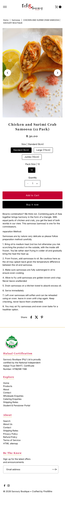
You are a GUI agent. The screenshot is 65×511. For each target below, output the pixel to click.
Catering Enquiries (12, 399)
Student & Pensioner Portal (16, 405)
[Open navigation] (5, 7)
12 (32, 170)
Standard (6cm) (21, 150)
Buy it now (32, 204)
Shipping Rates (10, 402)
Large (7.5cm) (43, 150)
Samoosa (16, 20)
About (6, 389)
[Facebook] (4, 486)
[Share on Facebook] (31, 317)
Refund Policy (10, 437)
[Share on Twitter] (36, 317)
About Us (7, 424)
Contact (7, 392)
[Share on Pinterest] (42, 317)
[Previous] (7, 72)
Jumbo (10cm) (31, 157)
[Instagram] (8, 486)
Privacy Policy (10, 434)
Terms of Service (12, 440)
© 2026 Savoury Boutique (16, 491)
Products (7, 386)
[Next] (57, 72)
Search (6, 421)
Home (6, 20)
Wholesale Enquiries (13, 396)
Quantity (32, 177)
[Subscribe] (54, 469)
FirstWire (47, 491)
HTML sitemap (10, 443)
